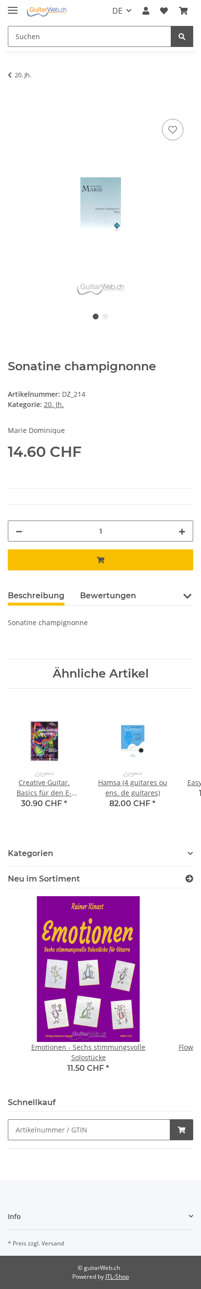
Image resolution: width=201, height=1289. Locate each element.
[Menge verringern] (19, 531)
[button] (146, 11)
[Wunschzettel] (164, 11)
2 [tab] (105, 316)
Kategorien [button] (30, 853)
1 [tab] (96, 316)
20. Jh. (54, 404)
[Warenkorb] (183, 11)
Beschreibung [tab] (36, 595)
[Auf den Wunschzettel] (172, 129)
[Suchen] (182, 36)
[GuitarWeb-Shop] (46, 11)
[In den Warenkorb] (15, 105)
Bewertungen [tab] (108, 595)
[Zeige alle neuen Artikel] (189, 878)
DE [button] (117, 10)
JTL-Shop (117, 1276)
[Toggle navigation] (13, 6)
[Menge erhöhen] (182, 531)
